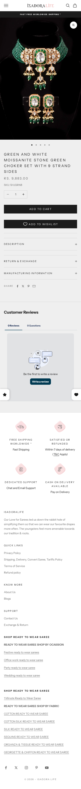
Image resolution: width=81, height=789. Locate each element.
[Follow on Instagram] (26, 768)
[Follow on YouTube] (47, 768)
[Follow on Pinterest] (37, 768)
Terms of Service (14, 566)
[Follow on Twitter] (16, 768)
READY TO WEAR (22, 729)
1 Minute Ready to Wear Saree (22, 698)
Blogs (7, 598)
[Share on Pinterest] (28, 286)
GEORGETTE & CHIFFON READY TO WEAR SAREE (36, 752)
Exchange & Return (16, 625)
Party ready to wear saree (19, 668)
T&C (56, 454)
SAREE (38, 729)
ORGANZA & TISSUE (17, 744)
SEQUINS (10, 737)
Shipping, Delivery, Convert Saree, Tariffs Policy (33, 559)
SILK (7, 729)
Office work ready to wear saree (23, 660)
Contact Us (11, 618)
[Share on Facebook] (17, 286)
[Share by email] (34, 286)
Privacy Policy (12, 553)
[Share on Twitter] (23, 286)
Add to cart (40, 209)
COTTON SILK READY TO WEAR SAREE (29, 721)
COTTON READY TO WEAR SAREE (26, 714)
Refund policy (12, 572)
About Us (10, 592)
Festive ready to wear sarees (21, 652)
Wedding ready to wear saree (22, 675)
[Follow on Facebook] (6, 768)
